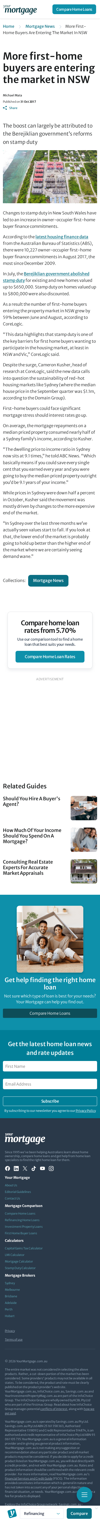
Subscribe (50, 1101)
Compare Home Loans (74, 9)
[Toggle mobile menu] (84, 1495)
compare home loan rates (50, 656)
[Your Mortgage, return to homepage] (21, 9)
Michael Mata (12, 95)
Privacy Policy (86, 1111)
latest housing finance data (61, 237)
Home (8, 26)
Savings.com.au (70, 1504)
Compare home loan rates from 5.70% (50, 626)
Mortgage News (40, 26)
